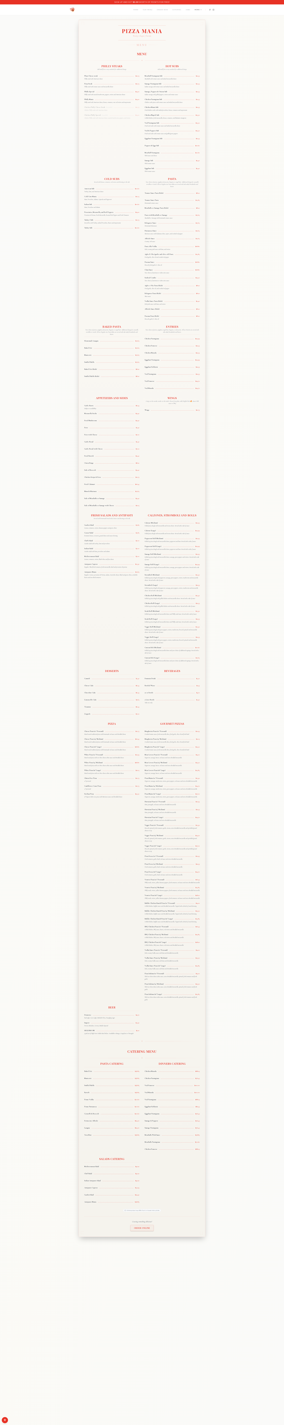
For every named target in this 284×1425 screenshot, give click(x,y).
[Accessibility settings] (5, 1420)
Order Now (162, 10)
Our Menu (147, 10)
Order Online (142, 1228)
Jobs (188, 10)
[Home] (72, 9)
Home (136, 10)
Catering (176, 10)
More (197, 10)
